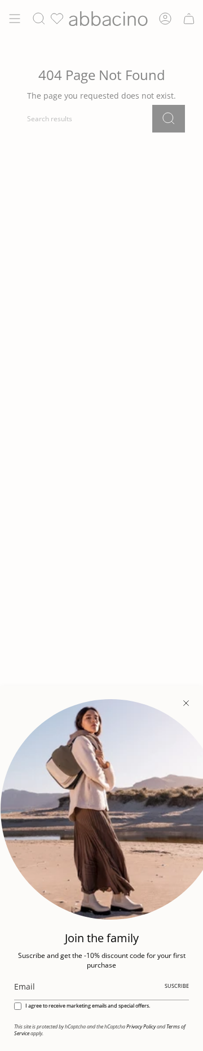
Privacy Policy (141, 1026)
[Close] (186, 703)
